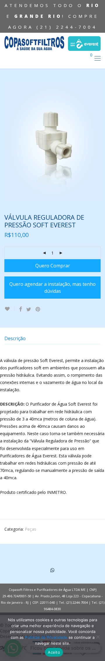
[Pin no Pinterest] (38, 309)
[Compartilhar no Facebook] (20, 309)
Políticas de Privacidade (46, 637)
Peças (30, 529)
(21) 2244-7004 (66, 27)
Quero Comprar (52, 265)
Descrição (15, 338)
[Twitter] (52, 569)
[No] (98, 637)
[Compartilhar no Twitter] (28, 309)
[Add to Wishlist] (9, 309)
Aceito (54, 652)
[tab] (52, 338)
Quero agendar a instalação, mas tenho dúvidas (52, 287)
